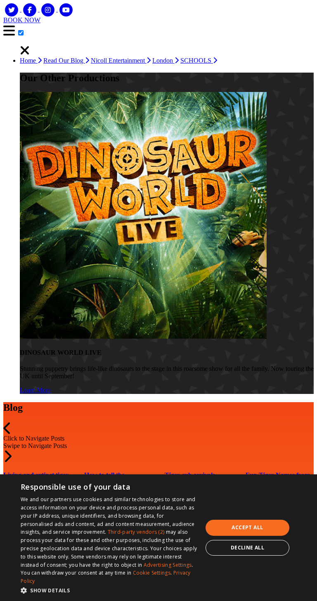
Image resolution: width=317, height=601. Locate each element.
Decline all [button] (247, 547)
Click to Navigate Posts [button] (33, 438)
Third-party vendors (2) (136, 531)
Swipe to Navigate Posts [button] (35, 445)
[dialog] (158, 537)
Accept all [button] (247, 527)
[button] (7, 430)
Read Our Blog (64, 60)
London (163, 60)
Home (29, 60)
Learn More (35, 390)
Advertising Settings (168, 564)
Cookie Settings (152, 572)
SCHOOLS (196, 60)
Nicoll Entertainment (119, 60)
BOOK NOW (21, 20)
